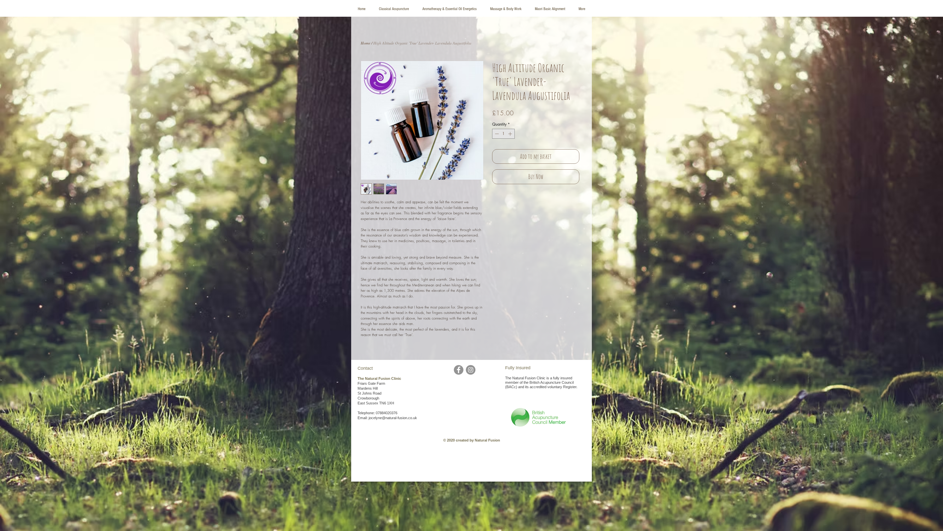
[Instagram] (470, 370)
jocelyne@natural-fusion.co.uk (393, 418)
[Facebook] (458, 370)
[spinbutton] (503, 133)
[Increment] (510, 133)
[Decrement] (496, 133)
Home (365, 42)
